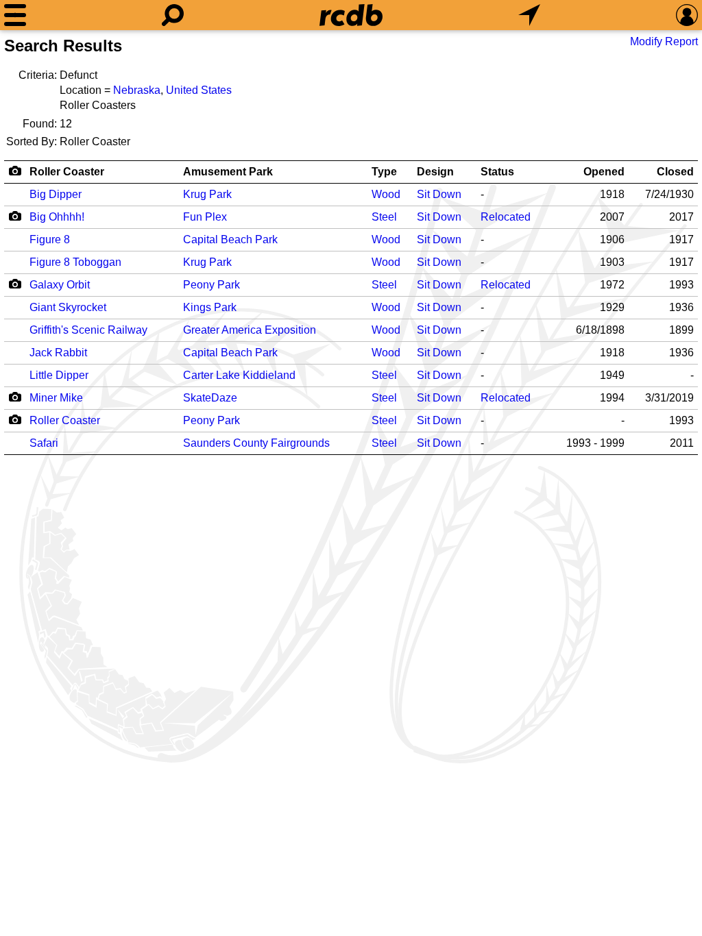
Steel (384, 217)
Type (384, 171)
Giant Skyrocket (67, 307)
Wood (386, 194)
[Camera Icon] (14, 216)
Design (435, 171)
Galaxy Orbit (59, 285)
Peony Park (211, 285)
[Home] (351, 15)
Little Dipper (58, 375)
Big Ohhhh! (56, 217)
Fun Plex (205, 217)
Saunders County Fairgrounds (256, 443)
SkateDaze (210, 398)
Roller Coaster (66, 171)
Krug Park (207, 194)
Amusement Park (228, 171)
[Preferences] (687, 15)
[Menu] (15, 15)
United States (199, 90)
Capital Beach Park (230, 239)
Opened (604, 171)
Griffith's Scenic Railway (88, 330)
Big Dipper (55, 194)
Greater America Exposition (249, 330)
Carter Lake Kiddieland (239, 375)
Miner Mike (56, 398)
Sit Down (439, 194)
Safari (43, 443)
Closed (675, 171)
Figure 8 (49, 239)
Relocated (506, 217)
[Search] (173, 15)
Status (497, 171)
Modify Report (664, 41)
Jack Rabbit (58, 352)
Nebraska (136, 90)
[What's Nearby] (529, 15)
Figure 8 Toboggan (75, 262)
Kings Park (210, 307)
